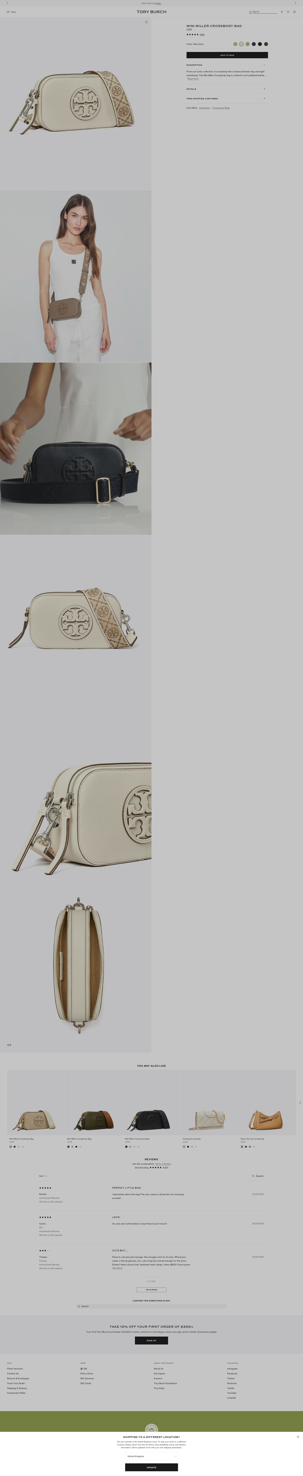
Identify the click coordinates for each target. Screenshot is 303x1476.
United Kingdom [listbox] (136, 1456)
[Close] (298, 1436)
